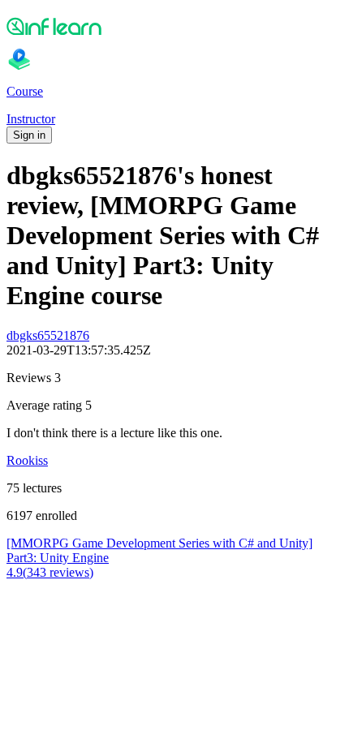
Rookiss (27, 460)
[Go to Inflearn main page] (174, 25)
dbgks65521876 (47, 335)
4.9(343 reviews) (49, 572)
